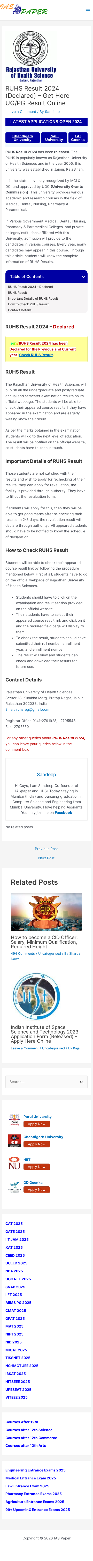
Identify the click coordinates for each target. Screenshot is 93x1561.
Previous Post (46, 849)
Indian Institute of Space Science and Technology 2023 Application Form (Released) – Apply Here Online (45, 1034)
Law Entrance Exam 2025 (27, 1486)
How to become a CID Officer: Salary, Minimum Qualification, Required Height (44, 941)
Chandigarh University (22, 138)
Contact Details (20, 310)
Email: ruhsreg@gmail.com (27, 709)
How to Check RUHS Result (28, 304)
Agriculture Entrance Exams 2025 (34, 1502)
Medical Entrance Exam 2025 (30, 1478)
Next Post (46, 858)
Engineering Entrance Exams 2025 (35, 1470)
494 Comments (23, 953)
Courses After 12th (21, 1422)
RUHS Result (17, 293)
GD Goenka (78, 138)
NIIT (27, 1160)
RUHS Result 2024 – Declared (30, 287)
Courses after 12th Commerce (31, 1438)
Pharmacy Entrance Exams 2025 (33, 1494)
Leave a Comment (20, 112)
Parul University (54, 138)
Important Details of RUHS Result (33, 298)
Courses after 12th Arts (25, 1445)
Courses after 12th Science (28, 1430)
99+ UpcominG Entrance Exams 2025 (37, 1510)
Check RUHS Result (36, 355)
